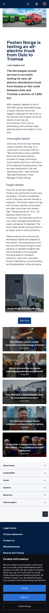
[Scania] (45, 4)
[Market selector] (36, 4)
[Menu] (4, 4)
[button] (24, 465)
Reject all (24, 597)
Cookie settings (24, 606)
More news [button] (24, 321)
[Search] (28, 4)
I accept (24, 588)
